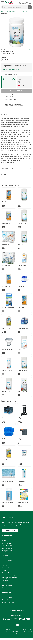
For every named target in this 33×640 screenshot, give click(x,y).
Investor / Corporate (9, 575)
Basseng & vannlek (13, 11)
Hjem (2, 11)
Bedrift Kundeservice (9, 600)
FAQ (3, 553)
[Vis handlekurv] (30, 3)
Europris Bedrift (7, 597)
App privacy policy (8, 585)
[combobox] (16, 7)
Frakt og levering (7, 546)
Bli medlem (9, 530)
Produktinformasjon (8, 115)
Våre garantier (7, 551)
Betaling (5, 541)
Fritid (6, 11)
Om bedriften (6, 568)
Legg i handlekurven (16, 90)
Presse (4, 570)
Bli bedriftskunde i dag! (10, 602)
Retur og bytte (7, 543)
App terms (5, 583)
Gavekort (5, 556)
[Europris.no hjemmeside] (8, 2)
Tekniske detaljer (7, 168)
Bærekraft (5, 573)
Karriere (4, 565)
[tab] (16, 115)
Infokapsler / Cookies (9, 578)
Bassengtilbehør (23, 11)
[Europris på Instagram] (17, 625)
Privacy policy (7, 580)
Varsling (5, 588)
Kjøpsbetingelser (7, 548)
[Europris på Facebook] (15, 625)
